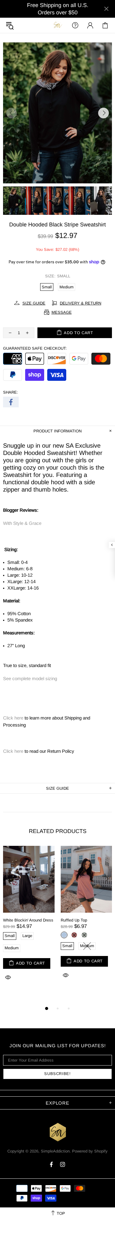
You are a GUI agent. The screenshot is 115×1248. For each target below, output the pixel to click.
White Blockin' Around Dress (28, 920)
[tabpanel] (29, 920)
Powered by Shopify (90, 1151)
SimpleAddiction (57, 25)
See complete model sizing (30, 678)
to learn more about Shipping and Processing (46, 721)
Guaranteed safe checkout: (35, 348)
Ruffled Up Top (74, 920)
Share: (10, 392)
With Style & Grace (22, 523)
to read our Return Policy (38, 751)
